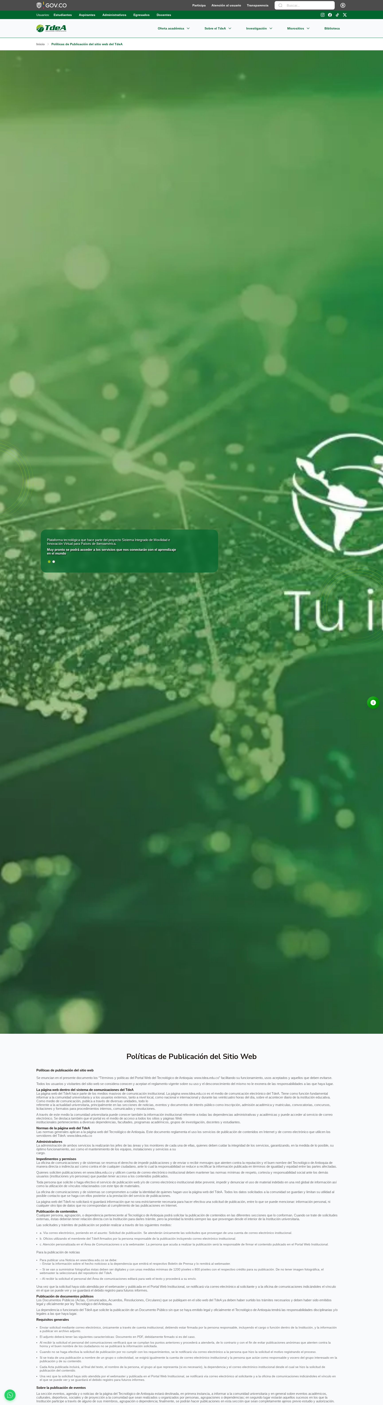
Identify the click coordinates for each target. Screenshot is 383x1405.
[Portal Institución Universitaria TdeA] (51, 28)
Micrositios (295, 28)
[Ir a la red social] (322, 15)
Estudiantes (63, 15)
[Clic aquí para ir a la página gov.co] (51, 5)
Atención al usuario (226, 5)
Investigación (256, 28)
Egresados (141, 15)
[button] (49, 561)
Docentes (164, 15)
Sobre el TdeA (215, 28)
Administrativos (114, 15)
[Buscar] (280, 5)
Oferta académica (171, 28)
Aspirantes (87, 15)
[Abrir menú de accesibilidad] (343, 5)
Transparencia (257, 5)
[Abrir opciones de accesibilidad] (373, 702)
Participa (199, 5)
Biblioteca (332, 28)
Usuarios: (43, 15)
